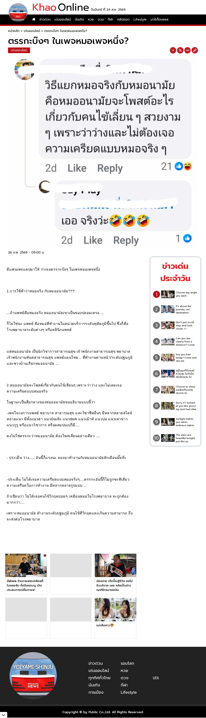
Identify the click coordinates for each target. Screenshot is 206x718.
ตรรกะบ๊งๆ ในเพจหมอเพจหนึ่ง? (65, 31)
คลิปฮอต (123, 19)
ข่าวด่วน (44, 19)
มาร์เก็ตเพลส (159, 19)
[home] (33, 19)
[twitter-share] (180, 50)
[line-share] (187, 50)
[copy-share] (195, 50)
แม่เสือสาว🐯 (105, 625)
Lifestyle (140, 19)
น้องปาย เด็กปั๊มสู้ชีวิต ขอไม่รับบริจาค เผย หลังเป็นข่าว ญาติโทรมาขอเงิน (114, 585)
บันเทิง (79, 19)
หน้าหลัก (14, 31)
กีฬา (110, 19)
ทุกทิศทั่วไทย (100, 678)
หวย (91, 19)
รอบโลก (127, 663)
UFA (156, 677)
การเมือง (96, 692)
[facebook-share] (173, 50)
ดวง (101, 19)
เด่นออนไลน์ (63, 19)
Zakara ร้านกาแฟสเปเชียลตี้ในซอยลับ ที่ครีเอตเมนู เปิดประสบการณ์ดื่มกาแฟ (25, 585)
